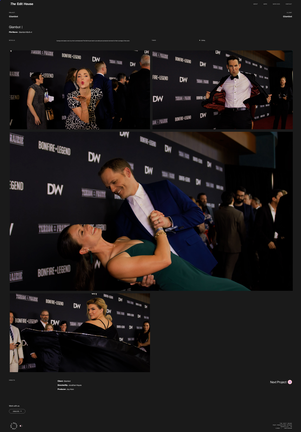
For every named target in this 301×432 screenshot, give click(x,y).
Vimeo (278, 428)
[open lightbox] (80, 89)
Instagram (288, 428)
